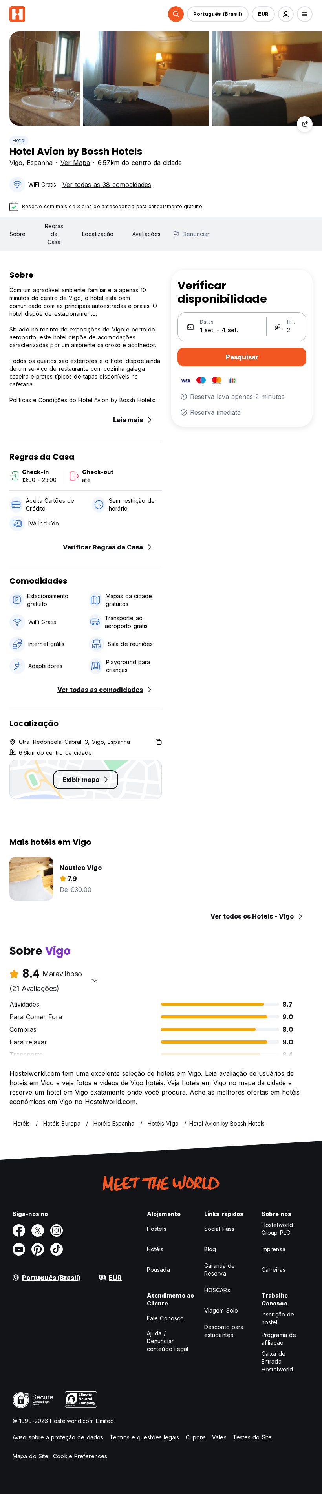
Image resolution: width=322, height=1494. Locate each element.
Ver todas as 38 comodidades (106, 185)
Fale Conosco (165, 1318)
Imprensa (273, 1249)
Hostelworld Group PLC (277, 1228)
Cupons (196, 1437)
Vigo (15, 163)
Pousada (158, 1269)
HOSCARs (217, 1290)
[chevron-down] (94, 980)
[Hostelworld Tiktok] (56, 1249)
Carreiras (273, 1269)
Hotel (19, 140)
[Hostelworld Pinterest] (37, 1249)
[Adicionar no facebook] (19, 1230)
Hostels (156, 1228)
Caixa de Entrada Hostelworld (277, 1361)
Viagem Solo (221, 1310)
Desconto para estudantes (223, 1331)
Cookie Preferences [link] (80, 1456)
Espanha (40, 163)
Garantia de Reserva (219, 1269)
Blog (210, 1249)
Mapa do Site (30, 1456)
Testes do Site (252, 1437)
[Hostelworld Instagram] (56, 1230)
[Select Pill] (176, 14)
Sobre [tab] (17, 234)
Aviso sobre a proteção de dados (58, 1437)
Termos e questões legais (144, 1437)
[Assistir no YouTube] (19, 1249)
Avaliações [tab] (146, 234)
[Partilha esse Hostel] (305, 124)
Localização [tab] (97, 234)
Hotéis (155, 1249)
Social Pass (219, 1228)
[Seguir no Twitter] (37, 1230)
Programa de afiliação (279, 1338)
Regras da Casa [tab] (54, 234)
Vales (219, 1437)
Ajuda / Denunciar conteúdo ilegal (167, 1341)
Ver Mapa (75, 163)
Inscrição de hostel (278, 1318)
